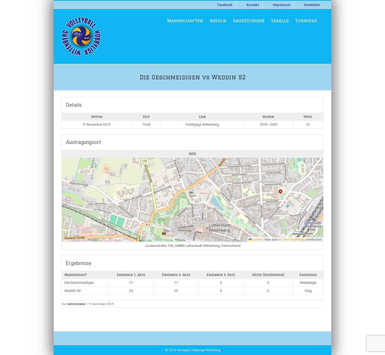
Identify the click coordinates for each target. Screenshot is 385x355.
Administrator (76, 304)
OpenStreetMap (293, 239)
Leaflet (257, 239)
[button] (192, 194)
